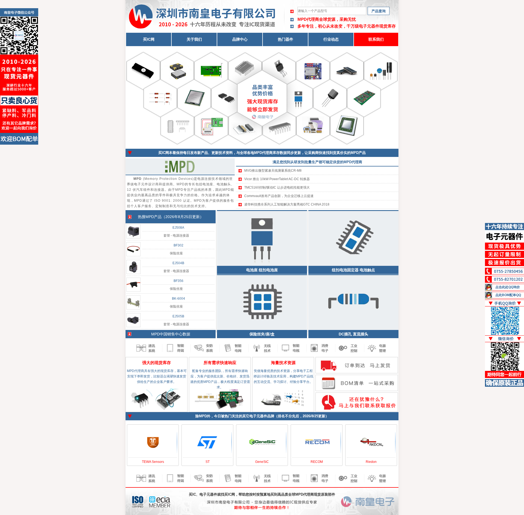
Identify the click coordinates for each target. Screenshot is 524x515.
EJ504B (178, 263)
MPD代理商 (308, 19)
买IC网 (148, 39)
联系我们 (376, 39)
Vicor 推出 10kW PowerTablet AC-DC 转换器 (277, 179)
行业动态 (331, 39)
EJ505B (178, 316)
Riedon (371, 462)
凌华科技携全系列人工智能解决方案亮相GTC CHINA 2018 (286, 204)
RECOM (317, 462)
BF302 (178, 245)
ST (208, 462)
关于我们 (194, 39)
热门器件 (285, 39)
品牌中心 (240, 39)
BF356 (178, 281)
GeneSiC (262, 462)
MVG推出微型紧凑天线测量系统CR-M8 (273, 170)
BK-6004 (178, 298)
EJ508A (178, 228)
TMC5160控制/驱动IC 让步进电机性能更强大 (277, 187)
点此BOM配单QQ (508, 295)
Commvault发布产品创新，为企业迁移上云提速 (279, 196)
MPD (149, 217)
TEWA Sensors (153, 462)
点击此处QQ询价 (507, 287)
